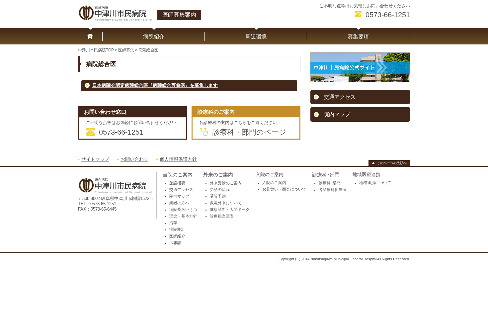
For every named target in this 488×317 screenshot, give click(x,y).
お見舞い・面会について (284, 189)
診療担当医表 (222, 216)
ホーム (90, 36)
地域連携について (375, 183)
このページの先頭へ (392, 163)
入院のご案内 (274, 183)
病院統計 (177, 229)
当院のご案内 (178, 174)
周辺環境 (256, 36)
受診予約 (218, 196)
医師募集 (126, 50)
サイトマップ (95, 159)
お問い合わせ (134, 159)
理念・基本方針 (183, 216)
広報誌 (175, 243)
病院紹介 (153, 36)
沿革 (173, 223)
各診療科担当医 (333, 190)
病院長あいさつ (183, 210)
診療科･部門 (326, 174)
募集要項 (358, 36)
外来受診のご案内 (226, 183)
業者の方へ (179, 203)
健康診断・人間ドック (230, 210)
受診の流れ (220, 190)
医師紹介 (177, 236)
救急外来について (226, 203)
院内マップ (337, 114)
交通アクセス (340, 97)
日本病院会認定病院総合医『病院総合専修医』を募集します (155, 85)
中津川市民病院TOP (96, 50)
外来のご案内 (218, 174)
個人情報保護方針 (178, 159)
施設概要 (177, 183)
